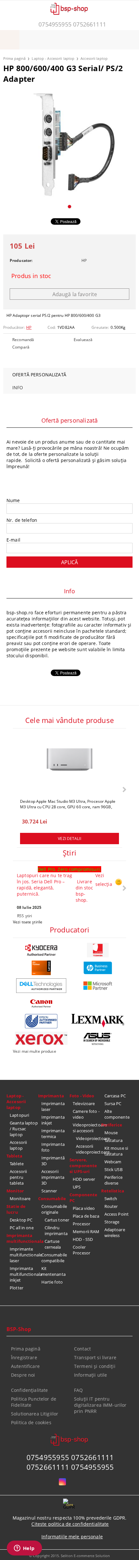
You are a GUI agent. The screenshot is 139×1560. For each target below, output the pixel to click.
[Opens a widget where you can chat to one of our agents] (24, 1549)
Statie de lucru (16, 1209)
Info (17, 387)
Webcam (113, 1162)
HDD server (84, 1179)
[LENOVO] (41, 968)
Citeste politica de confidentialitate (70, 1524)
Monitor (15, 1191)
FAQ (78, 1390)
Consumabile (52, 1198)
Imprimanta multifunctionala (22, 1238)
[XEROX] (41, 1038)
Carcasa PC (115, 1096)
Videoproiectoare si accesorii (87, 1128)
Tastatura (113, 1140)
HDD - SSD (83, 1239)
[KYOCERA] (41, 950)
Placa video (84, 1208)
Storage (112, 1222)
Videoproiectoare (88, 1138)
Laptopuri (19, 1115)
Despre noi (23, 1375)
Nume (13, 500)
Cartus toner (57, 1220)
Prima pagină (14, 58)
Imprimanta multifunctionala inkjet (24, 1274)
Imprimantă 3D (53, 1161)
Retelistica (112, 1191)
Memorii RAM (86, 1231)
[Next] (123, 789)
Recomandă (23, 339)
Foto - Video (82, 1096)
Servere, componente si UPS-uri (83, 1165)
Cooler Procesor (81, 1250)
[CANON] (41, 1003)
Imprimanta (51, 1096)
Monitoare (20, 1198)
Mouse (111, 1132)
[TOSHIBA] (97, 950)
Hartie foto (52, 1282)
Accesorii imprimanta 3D (52, 1177)
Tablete (17, 1164)
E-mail (13, 540)
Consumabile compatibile (54, 1258)
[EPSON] (41, 1021)
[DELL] (41, 985)
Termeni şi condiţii (94, 1366)
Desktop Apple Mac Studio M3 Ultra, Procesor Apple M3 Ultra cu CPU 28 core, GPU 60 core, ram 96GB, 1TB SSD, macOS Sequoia (67, 804)
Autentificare (25, 1366)
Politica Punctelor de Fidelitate (33, 1402)
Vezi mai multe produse (34, 1051)
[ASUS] (97, 1039)
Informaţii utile (90, 1375)
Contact (82, 1349)
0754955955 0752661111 (72, 24)
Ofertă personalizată (39, 374)
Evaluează (83, 339)
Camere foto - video (86, 1114)
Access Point (116, 1214)
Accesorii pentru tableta (18, 1177)
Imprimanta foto (53, 1147)
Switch (110, 1198)
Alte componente (117, 1114)
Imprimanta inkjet (53, 1120)
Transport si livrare (95, 1357)
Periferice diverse (113, 1180)
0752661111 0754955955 (70, 1467)
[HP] (97, 968)
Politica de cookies (31, 1422)
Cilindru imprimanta (56, 1230)
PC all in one (22, 1228)
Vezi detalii (69, 838)
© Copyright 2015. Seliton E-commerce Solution (69, 1555)
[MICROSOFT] (97, 985)
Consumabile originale (54, 1209)
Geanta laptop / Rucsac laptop (24, 1128)
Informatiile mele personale (72, 1536)
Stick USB (113, 1169)
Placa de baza (86, 1216)
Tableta (14, 1156)
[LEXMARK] (97, 1020)
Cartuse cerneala (53, 1244)
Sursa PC (113, 1103)
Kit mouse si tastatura (116, 1151)
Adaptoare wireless (114, 1232)
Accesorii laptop (94, 58)
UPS (76, 1187)
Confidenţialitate (29, 1390)
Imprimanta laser (53, 1106)
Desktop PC (21, 1220)
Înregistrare (24, 1357)
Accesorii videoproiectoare (88, 1149)
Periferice (111, 1125)
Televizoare (84, 1103)
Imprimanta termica (53, 1133)
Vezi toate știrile (27, 922)
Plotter (16, 1288)
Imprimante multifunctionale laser (24, 1255)
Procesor (81, 1224)
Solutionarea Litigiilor (34, 1414)
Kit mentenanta (53, 1271)
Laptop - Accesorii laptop (53, 58)
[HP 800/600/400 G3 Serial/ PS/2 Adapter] (69, 145)
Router (111, 1206)
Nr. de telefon (21, 520)
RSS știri (24, 916)
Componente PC (83, 1197)
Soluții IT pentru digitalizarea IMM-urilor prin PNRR (100, 1405)
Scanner (49, 1191)
